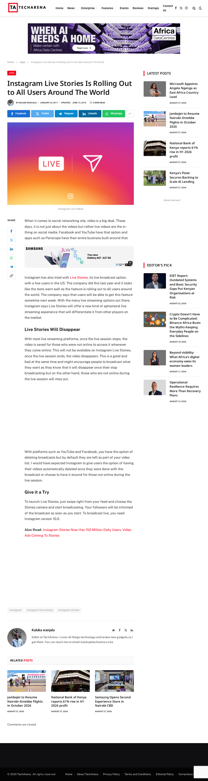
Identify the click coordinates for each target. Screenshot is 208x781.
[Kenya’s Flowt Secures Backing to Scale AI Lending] (155, 178)
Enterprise (88, 8)
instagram (15, 610)
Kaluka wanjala (28, 103)
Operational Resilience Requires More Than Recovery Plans (185, 388)
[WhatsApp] (11, 258)
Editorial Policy (165, 774)
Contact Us (168, 8)
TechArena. (24, 774)
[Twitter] (11, 240)
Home (59, 8)
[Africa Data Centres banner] (104, 38)
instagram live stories (40, 610)
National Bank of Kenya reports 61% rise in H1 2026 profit (69, 701)
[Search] (194, 8)
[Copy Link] (11, 276)
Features (107, 8)
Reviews (138, 8)
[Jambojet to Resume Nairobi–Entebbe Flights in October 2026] (26, 681)
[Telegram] (11, 267)
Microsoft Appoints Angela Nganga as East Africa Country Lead (184, 90)
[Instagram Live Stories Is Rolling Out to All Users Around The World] (70, 163)
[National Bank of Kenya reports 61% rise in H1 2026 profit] (70, 681)
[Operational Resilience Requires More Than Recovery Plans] (155, 387)
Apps (11, 73)
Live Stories (79, 277)
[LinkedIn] (11, 249)
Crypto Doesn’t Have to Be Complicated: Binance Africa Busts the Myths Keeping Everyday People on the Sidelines (185, 325)
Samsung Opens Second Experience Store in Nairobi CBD (113, 701)
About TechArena (87, 774)
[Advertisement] (88, 415)
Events (124, 8)
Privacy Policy (111, 774)
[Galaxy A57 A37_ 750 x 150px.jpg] (79, 266)
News (71, 8)
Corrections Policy (190, 774)
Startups (153, 8)
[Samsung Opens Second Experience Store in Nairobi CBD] (114, 681)
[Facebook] (11, 231)
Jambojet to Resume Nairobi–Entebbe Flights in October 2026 (25, 701)
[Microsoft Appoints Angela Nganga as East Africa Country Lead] (155, 89)
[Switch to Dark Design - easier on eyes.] (200, 8)
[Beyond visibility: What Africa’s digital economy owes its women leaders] (155, 357)
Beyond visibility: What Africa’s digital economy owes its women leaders (184, 358)
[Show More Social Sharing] (130, 113)
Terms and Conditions (138, 774)
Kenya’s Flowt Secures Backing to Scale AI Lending (184, 177)
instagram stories (69, 610)
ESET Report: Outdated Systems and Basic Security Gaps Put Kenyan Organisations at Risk (183, 286)
